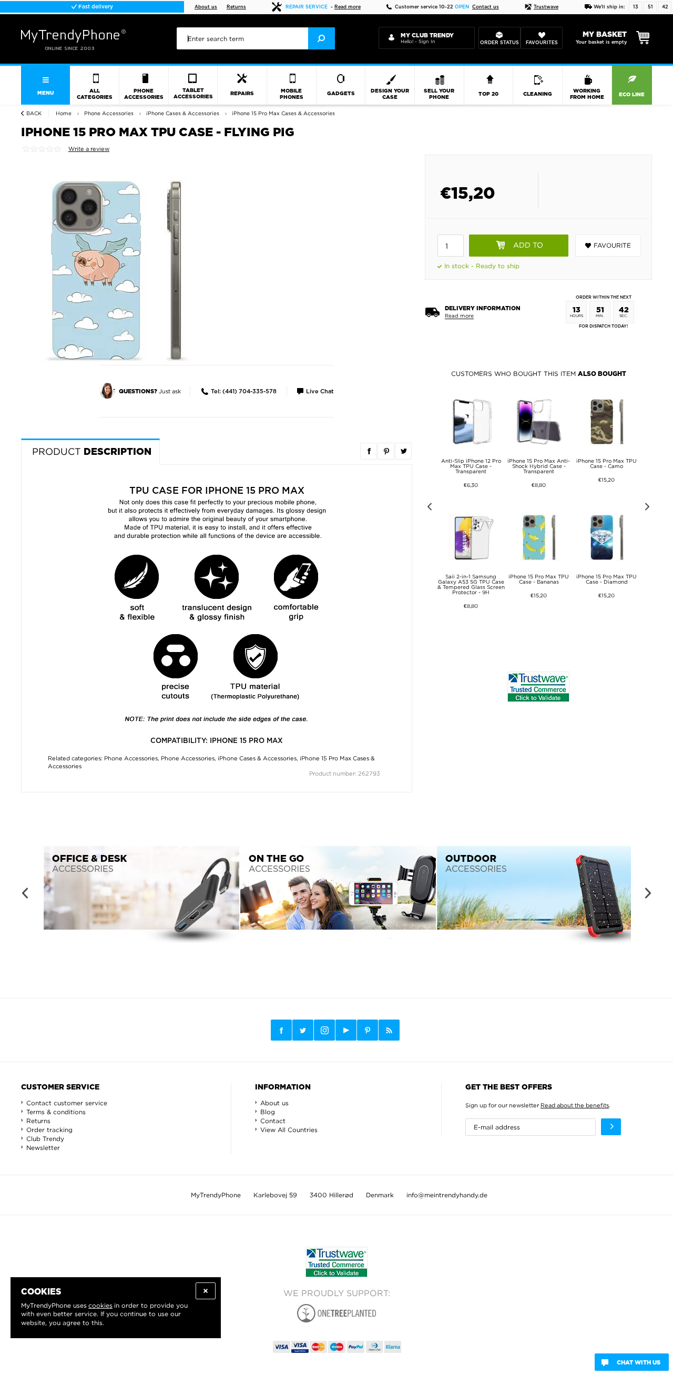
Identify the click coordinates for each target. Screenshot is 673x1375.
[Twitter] (302, 1030)
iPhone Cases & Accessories (257, 758)
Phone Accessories (131, 758)
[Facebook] (281, 1030)
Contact (272, 1120)
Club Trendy (45, 1138)
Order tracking (49, 1129)
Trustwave (546, 7)
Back (34, 113)
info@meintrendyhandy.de (446, 1194)
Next (649, 508)
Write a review (88, 149)
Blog (267, 1111)
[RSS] (389, 1030)
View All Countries (289, 1129)
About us (206, 7)
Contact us (485, 7)
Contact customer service (66, 1102)
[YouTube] (345, 1030)
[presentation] (256, 38)
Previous (428, 508)
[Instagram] (324, 1031)
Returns (236, 7)
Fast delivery (95, 6)
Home (64, 113)
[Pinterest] (367, 1030)
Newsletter (43, 1147)
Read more (347, 7)
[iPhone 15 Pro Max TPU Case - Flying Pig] (115, 270)
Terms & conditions (56, 1111)
